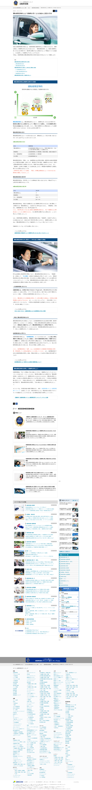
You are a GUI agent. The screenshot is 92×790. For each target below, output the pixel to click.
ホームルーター (68, 680)
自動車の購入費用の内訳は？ (32, 554)
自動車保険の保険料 (30, 505)
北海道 (41, 685)
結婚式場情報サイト (58, 749)
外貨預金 (15, 712)
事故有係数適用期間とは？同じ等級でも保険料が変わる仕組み (39, 601)
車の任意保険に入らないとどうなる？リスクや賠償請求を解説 (39, 525)
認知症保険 (67, 733)
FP (41, 735)
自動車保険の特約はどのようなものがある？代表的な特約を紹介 (39, 545)
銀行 (15, 704)
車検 (28, 725)
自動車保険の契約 (30, 532)
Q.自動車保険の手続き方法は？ (32, 630)
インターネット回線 (69, 691)
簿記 (44, 736)
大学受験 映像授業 (43, 682)
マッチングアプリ (57, 750)
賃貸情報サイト (16, 753)
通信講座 (41, 733)
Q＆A (27, 628)
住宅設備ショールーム (17, 756)
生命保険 (15, 688)
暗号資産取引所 (16, 730)
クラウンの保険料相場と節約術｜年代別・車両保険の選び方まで (39, 510)
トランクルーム (30, 695)
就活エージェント (57, 672)
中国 (77, 687)
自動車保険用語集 (30, 619)
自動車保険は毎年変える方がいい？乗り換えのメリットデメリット (40, 563)
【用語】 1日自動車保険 (31, 621)
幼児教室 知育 (42, 722)
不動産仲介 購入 (16, 743)
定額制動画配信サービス (32, 730)
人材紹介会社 (56, 706)
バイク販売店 (30, 718)
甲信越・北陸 (47, 687)
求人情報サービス (57, 696)
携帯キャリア (69, 677)
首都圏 (15, 748)
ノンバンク (20, 719)
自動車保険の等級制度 (31, 596)
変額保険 (67, 741)
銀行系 (15, 719)
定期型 (71, 720)
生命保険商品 (68, 724)
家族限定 (27, 408)
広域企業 (68, 690)
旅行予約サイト (30, 757)
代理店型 (16, 675)
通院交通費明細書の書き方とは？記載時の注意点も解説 (37, 589)
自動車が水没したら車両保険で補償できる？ (35, 583)
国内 (29, 770)
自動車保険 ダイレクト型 (70, 589)
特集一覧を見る (53, 505)
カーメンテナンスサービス (32, 726)
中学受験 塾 (42, 699)
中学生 (45, 717)
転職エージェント (57, 683)
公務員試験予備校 (43, 749)
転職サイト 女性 (57, 680)
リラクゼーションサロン (45, 761)
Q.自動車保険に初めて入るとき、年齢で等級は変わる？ (37, 631)
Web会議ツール (57, 719)
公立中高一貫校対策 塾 (44, 706)
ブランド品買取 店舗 (31, 742)
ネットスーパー (30, 688)
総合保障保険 (68, 738)
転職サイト (56, 679)
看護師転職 (56, 685)
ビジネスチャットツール (59, 718)
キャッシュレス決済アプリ (18, 728)
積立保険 (67, 743)
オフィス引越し (30, 744)
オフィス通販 (30, 746)
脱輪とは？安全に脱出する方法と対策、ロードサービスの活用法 (39, 519)
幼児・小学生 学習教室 (44, 720)
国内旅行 (30, 759)
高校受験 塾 (42, 683)
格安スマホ (68, 675)
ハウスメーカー (17, 775)
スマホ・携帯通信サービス (71, 672)
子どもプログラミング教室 (45, 752)
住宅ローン (15, 714)
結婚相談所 (56, 745)
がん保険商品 (68, 728)
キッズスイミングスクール (45, 762)
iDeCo (66, 753)
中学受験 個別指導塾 (44, 702)
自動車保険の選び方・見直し (32, 560)
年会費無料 (16, 722)
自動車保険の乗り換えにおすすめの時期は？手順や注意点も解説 (39, 562)
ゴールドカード (17, 725)
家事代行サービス (30, 677)
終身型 (67, 720)
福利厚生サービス (30, 749)
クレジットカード (17, 720)
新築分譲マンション (17, 762)
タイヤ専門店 (42, 777)
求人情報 (59, 781)
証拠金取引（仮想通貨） (19, 733)
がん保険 (15, 691)
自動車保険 (21, 408)
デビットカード (16, 727)
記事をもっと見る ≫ (65, 551)
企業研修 (55, 721)
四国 (67, 688)
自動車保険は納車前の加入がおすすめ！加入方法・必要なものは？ (40, 538)
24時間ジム (42, 759)
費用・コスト (29, 550)
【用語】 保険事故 (30, 624)
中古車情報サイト (30, 710)
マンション (16, 741)
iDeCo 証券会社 (16, 708)
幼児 (41, 728)
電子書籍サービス (30, 733)
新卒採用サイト (57, 701)
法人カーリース (57, 715)
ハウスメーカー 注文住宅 (18, 765)
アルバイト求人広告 (58, 709)
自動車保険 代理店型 (69, 706)
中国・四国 (23, 772)
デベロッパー (17, 777)
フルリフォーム (17, 759)
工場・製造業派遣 (57, 693)
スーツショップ (43, 774)
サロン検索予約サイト (58, 737)
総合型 (29, 736)
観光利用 (30, 775)
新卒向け (56, 727)
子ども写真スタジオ (31, 731)
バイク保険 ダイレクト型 (70, 708)
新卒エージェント (57, 703)
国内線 (29, 765)
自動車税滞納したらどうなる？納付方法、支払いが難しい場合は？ (40, 574)
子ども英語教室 (43, 727)
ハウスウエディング (58, 742)
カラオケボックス (57, 763)
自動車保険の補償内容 (31, 541)
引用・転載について (53, 781)
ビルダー (16, 769)
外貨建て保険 (68, 735)
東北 (16, 770)
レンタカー (29, 704)
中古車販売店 (30, 712)
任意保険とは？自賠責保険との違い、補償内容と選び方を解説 (39, 528)
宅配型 (29, 699)
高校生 (41, 717)
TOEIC (41, 738)
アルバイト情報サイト (58, 677)
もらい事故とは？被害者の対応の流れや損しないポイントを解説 (39, 518)
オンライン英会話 (43, 732)
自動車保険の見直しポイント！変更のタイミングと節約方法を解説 (40, 508)
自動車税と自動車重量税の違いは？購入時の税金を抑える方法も (39, 571)
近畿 (21, 748)
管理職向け (57, 724)
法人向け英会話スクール (45, 751)
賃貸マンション (16, 754)
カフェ (28, 728)
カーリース (29, 707)
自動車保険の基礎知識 (31, 523)
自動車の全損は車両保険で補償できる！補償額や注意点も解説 (39, 581)
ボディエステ (56, 736)
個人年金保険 (68, 740)
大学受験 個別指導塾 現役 (45, 675)
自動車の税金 (29, 569)
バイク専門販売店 (31, 720)
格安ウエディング (57, 744)
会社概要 (26, 781)
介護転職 (55, 687)
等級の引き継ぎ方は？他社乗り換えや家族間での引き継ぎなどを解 (40, 598)
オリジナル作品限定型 (32, 738)
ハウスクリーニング (31, 679)
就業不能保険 (68, 732)
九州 (24, 748)
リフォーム (15, 757)
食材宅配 (29, 682)
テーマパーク (56, 765)
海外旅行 (34, 759)
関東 (62, 757)
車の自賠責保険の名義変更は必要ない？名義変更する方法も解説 (39, 534)
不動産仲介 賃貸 (16, 751)
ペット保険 (15, 687)
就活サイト (56, 674)
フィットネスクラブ (44, 757)
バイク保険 (15, 677)
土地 (24, 741)
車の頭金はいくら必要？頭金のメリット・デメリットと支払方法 (39, 556)
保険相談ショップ (17, 695)
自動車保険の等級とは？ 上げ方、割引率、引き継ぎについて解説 (39, 600)
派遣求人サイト (57, 695)
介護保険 (67, 736)
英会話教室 (42, 730)
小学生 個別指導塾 (43, 712)
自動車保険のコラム (30, 605)
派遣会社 (55, 691)
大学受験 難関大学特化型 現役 (46, 679)
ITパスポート (47, 741)
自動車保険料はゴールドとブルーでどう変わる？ (36, 507)
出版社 (29, 739)
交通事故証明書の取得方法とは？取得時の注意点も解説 (37, 591)
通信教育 (41, 715)
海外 (32, 770)
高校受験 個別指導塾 (44, 691)
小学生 (49, 717)
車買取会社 (29, 709)
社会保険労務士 (47, 738)
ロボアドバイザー (17, 735)
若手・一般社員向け (59, 726)
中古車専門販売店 (31, 714)
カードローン (16, 717)
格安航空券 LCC (30, 763)
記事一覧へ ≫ (75, 500)
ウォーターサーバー (31, 672)
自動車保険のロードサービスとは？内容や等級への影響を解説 (39, 543)
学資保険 (15, 693)
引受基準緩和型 (69, 722)
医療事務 (44, 735)
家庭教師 (41, 718)
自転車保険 (15, 682)
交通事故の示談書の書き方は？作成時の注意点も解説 (37, 592)
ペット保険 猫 (68, 717)
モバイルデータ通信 (69, 682)
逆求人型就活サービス (58, 675)
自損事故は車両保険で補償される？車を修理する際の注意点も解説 (40, 580)
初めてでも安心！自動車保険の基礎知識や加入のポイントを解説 (39, 527)
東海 (19, 748)
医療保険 (15, 690)
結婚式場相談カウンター (59, 747)
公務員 (41, 741)
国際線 (33, 765)
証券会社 (16, 703)
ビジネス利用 (30, 773)
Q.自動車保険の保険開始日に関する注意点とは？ (36, 633)
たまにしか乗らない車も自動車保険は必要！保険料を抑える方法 (39, 565)
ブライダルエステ (57, 732)
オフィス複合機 (30, 747)
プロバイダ (67, 683)
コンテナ (30, 698)
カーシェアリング (30, 702)
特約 (32, 408)
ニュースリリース (32, 781)
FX (13, 716)
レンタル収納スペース (32, 696)
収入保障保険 (69, 727)
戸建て (21, 741)
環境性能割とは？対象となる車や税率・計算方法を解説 (37, 572)
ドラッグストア (43, 770)
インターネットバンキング (18, 711)
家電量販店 (42, 769)
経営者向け (57, 722)
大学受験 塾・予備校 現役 (45, 672)
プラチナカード (71, 769)
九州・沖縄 (42, 690)
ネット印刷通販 (57, 716)
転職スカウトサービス (58, 682)
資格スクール (42, 743)
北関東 (19, 770)
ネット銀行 (15, 709)
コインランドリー (30, 680)
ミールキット (30, 685)
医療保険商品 (68, 719)
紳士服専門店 (42, 772)
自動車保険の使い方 (30, 578)
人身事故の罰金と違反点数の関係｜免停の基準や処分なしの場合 (39, 516)
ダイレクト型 (17, 674)
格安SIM (68, 674)
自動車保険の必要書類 (31, 587)
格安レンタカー (30, 706)
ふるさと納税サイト (31, 693)
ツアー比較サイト (30, 767)
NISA (14, 701)
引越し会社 (29, 701)
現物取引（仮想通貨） (18, 732)
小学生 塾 (42, 709)
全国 (61, 762)
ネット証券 (15, 700)
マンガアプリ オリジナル (32, 741)
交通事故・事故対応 (30, 514)
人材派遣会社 (56, 708)
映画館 (55, 755)
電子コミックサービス (31, 734)
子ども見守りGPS (30, 752)
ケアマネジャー (48, 740)
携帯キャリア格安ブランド (72, 679)
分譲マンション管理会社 (18, 746)
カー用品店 (42, 775)
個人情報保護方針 (39, 781)
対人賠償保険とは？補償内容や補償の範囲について (36, 547)
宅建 (41, 736)
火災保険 (15, 683)
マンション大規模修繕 (17, 749)
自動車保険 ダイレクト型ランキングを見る (69, 629)
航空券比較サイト (30, 760)
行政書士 (42, 740)
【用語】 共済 (29, 622)
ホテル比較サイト (30, 762)
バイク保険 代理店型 (69, 709)
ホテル (28, 771)
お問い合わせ (46, 781)
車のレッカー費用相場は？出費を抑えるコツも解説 (36, 552)
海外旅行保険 (16, 685)
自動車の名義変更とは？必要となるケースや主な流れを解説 (38, 536)
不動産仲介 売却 (16, 740)
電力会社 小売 (30, 750)
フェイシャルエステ (58, 734)
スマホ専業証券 (16, 706)
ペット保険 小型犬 (69, 716)
